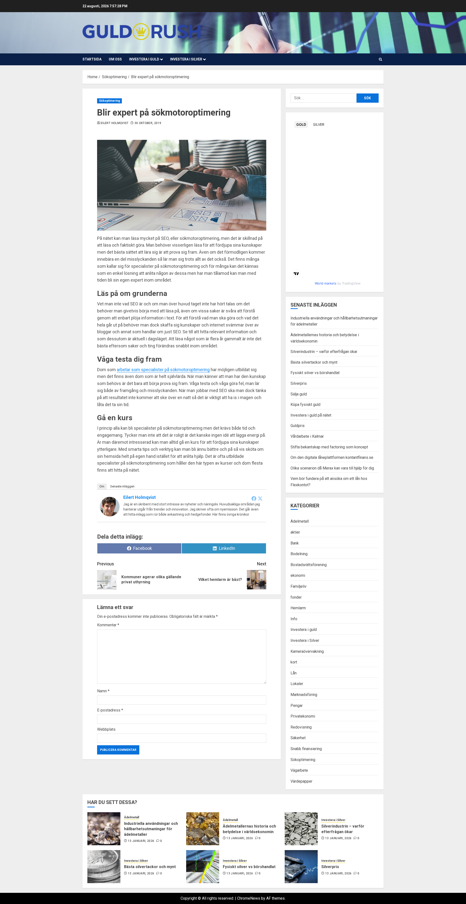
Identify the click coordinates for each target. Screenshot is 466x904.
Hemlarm (298, 608)
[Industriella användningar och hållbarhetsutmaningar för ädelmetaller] (103, 828)
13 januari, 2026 (141, 841)
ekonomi (298, 575)
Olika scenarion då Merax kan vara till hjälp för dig (332, 468)
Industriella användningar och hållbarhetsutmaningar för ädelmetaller (151, 829)
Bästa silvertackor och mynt (314, 362)
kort (294, 662)
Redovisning (301, 727)
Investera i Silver (305, 640)
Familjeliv (299, 586)
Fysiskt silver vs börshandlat (315, 372)
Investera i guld (144, 59)
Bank (295, 543)
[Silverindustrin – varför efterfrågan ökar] (301, 828)
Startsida (92, 59)
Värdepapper (301, 781)
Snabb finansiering (306, 748)
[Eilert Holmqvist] (109, 506)
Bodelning (299, 554)
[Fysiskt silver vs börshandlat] (202, 866)
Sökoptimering (109, 100)
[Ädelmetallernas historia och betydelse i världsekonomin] (202, 828)
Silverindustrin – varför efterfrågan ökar (324, 351)
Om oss (115, 59)
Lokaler (297, 683)
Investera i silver (186, 59)
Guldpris (298, 425)
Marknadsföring (304, 694)
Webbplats (106, 729)
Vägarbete (299, 770)
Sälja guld (299, 394)
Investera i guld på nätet (311, 415)
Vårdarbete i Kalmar (307, 436)
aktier (295, 532)
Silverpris (299, 383)
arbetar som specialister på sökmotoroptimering (163, 369)
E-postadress (110, 710)
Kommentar (108, 625)
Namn (103, 691)
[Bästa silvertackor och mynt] (103, 866)
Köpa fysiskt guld (305, 404)
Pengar (297, 705)
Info (294, 619)
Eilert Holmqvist (115, 123)
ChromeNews (248, 898)
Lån (294, 673)
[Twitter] (260, 498)
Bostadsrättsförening (309, 564)
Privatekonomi (303, 716)
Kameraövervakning (307, 651)
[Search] (380, 59)
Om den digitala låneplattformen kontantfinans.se (332, 457)
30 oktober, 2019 (147, 123)
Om (102, 486)
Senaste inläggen (122, 486)
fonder (296, 597)
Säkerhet (298, 738)
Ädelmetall (300, 521)
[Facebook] (254, 498)
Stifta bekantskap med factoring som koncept (329, 447)
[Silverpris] (301, 866)
